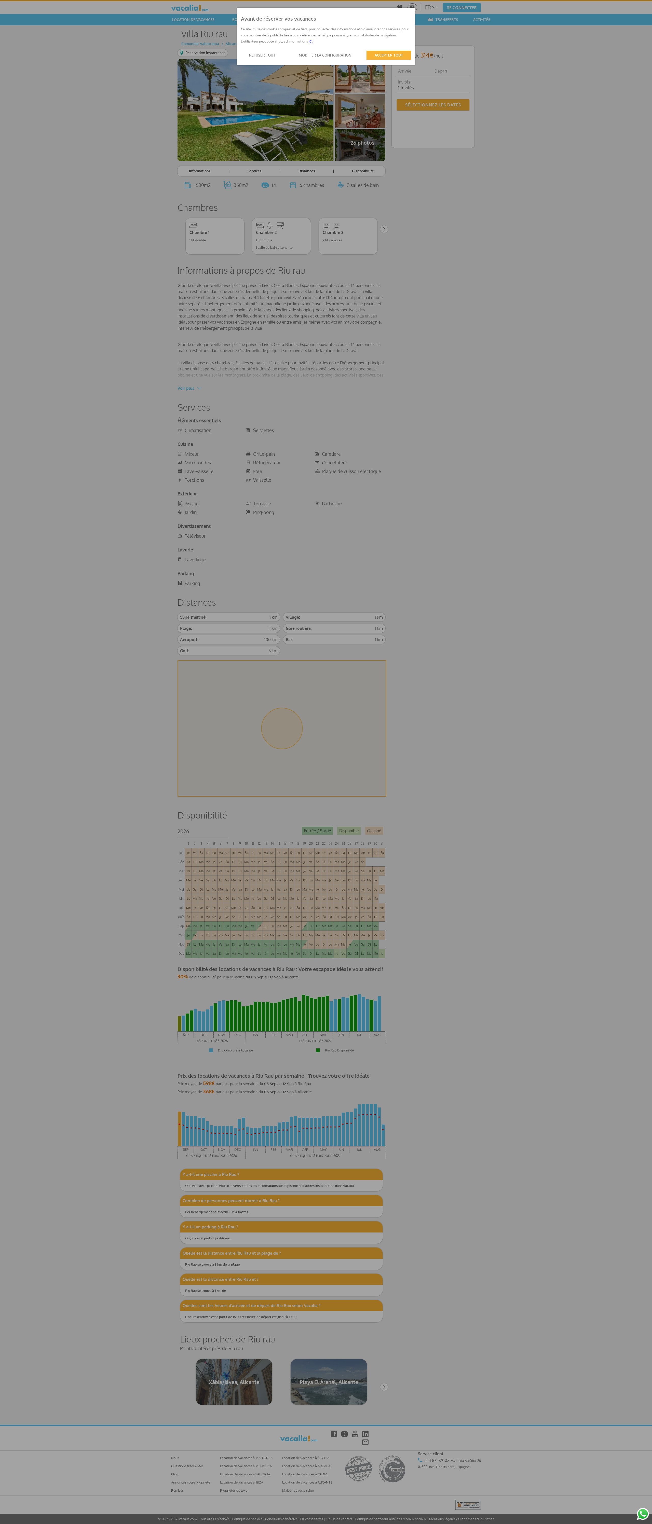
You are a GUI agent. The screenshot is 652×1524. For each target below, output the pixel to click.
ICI (310, 41)
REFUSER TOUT (262, 55)
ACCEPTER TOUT (389, 55)
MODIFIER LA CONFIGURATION (325, 55)
